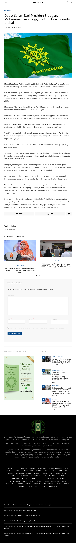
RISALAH (38, 2)
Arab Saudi (43, 468)
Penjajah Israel (15, 481)
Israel (65, 473)
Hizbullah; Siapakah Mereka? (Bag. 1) (30, 515)
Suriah (29, 483)
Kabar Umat (8, 10)
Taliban (59, 483)
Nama (10, 319)
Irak (52, 473)
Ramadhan (55, 481)
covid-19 (10, 471)
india (45, 473)
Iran (58, 473)
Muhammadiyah (10, 229)
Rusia (64, 481)
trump (67, 483)
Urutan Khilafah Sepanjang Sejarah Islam (25, 521)
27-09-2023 (7, 27)
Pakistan (51, 478)
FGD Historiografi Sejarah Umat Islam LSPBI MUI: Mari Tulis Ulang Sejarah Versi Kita (56, 266)
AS (67, 468)
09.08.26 (54, 395)
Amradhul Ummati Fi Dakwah (27, 510)
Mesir (62, 476)
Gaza (47, 471)
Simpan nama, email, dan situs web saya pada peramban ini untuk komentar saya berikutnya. (38, 328)
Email (31, 319)
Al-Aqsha (24, 468)
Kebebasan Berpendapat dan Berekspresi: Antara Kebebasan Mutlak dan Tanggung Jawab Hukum (61, 390)
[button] (71, 2)
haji (67, 471)
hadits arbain (57, 471)
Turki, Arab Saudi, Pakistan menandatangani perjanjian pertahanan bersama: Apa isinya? (60, 376)
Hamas (11, 473)
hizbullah (20, 473)
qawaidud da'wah (43, 481)
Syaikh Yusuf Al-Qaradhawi (44, 483)
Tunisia (22, 486)
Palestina (60, 478)
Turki (30, 486)
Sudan (21, 483)
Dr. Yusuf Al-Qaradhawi (25, 471)
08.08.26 (54, 382)
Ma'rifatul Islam (36, 476)
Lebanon (25, 476)
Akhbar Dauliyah (57, 356)
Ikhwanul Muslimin (33, 473)
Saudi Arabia (11, 483)
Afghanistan (12, 468)
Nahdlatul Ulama (38, 478)
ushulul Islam (40, 486)
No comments (16, 27)
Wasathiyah (55, 385)
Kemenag (15, 476)
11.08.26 (54, 409)
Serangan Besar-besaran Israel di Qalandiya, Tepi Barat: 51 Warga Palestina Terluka (61, 362)
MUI (27, 478)
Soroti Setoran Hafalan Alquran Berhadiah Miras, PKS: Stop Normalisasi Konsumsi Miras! (20, 270)
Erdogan (39, 471)
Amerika (33, 468)
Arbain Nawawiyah (56, 468)
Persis (25, 481)
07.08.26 (54, 367)
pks (32, 481)
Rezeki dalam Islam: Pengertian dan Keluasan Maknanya (32, 505)
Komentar (11, 295)
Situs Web (54, 319)
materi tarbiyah (51, 476)
